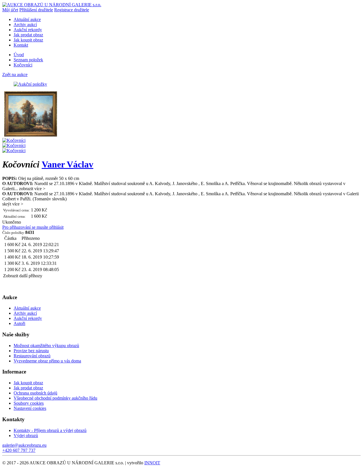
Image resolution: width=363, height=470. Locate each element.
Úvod (19, 54)
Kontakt (21, 45)
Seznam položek (28, 59)
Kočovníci (23, 64)
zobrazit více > (32, 188)
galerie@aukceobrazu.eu (24, 445)
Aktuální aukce (27, 19)
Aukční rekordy (28, 29)
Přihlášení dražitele (36, 9)
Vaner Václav (67, 164)
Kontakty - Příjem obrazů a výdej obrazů (50, 430)
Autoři (19, 323)
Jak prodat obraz (28, 34)
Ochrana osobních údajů (35, 393)
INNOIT (152, 462)
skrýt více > (12, 204)
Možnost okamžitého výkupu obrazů (46, 345)
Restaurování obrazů (32, 355)
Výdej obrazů (26, 435)
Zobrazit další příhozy (22, 275)
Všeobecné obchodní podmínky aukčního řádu (55, 398)
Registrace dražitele (71, 9)
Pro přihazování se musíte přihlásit (33, 227)
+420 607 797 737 (18, 450)
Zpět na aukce (15, 74)
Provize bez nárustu (31, 350)
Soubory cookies (29, 403)
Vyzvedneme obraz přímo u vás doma (47, 360)
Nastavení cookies (30, 408)
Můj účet (10, 9)
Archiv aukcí (25, 24)
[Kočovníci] (30, 135)
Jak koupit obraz (28, 39)
